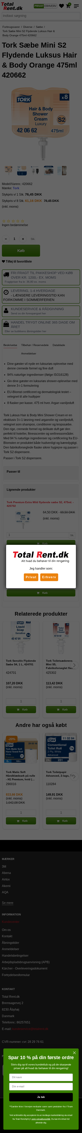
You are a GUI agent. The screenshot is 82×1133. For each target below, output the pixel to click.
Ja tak (41, 1097)
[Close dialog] (74, 1053)
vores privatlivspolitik (40, 1119)
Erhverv (49, 577)
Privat (31, 577)
